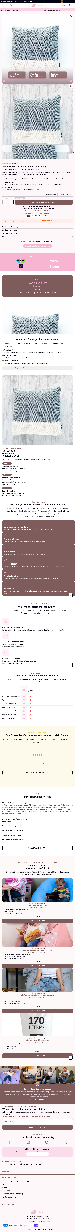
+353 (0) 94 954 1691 (10, 1164)
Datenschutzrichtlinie (30, 1221)
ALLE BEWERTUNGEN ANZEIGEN (37, 772)
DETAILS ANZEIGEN (37, 921)
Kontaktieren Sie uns (10, 1197)
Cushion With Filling (51, 194)
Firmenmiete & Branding (12, 1194)
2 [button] (34, 763)
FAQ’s (4, 1184)
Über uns (6, 1191)
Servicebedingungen (45, 1221)
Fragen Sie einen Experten (45, 241)
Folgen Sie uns (38, 1154)
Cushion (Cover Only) (65, 194)
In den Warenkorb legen (43, 202)
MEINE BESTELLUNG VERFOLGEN (16, 1181)
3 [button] (37, 763)
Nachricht (6, 1187)
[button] (6, 164)
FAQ (3, 237)
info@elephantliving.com (30, 1164)
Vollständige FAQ (37, 848)
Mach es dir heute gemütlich (14, 368)
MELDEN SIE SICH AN (37, 1127)
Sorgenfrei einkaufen (37, 1099)
